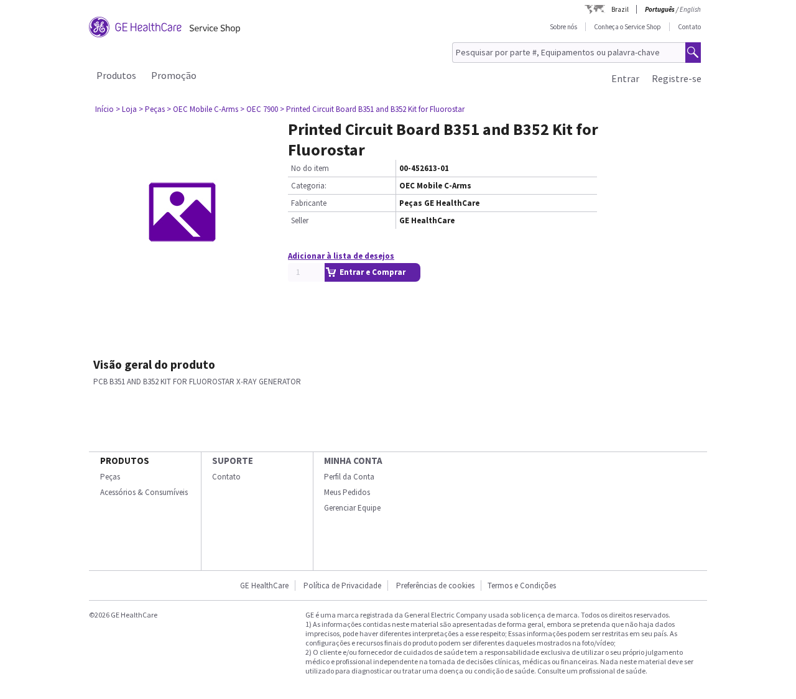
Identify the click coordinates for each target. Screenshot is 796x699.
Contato (689, 26)
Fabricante (308, 203)
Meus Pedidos (347, 492)
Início (104, 109)
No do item (310, 168)
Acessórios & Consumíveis (144, 492)
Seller (299, 220)
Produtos (116, 75)
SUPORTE (232, 460)
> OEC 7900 (259, 109)
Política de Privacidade (342, 585)
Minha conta (353, 460)
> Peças (152, 109)
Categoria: (308, 185)
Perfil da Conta (349, 476)
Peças (110, 476)
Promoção (174, 75)
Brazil (620, 9)
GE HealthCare (264, 585)
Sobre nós (563, 26)
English (690, 9)
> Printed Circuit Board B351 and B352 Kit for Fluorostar (372, 109)
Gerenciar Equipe (352, 507)
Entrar (625, 78)
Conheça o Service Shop (627, 26)
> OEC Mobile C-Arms (202, 109)
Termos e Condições (522, 585)
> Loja (126, 109)
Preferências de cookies (435, 585)
